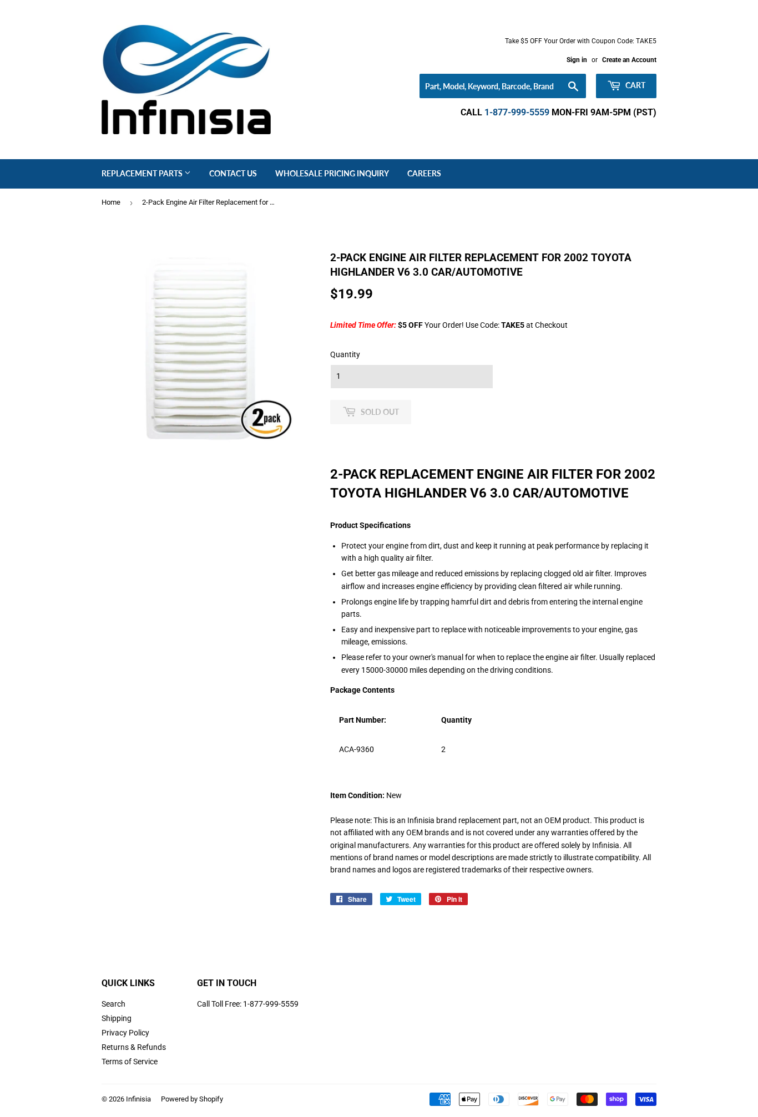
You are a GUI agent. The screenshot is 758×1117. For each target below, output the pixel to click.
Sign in (577, 60)
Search (113, 1003)
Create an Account (629, 60)
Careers (424, 173)
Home (111, 202)
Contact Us (233, 173)
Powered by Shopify (192, 1099)
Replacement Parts (143, 173)
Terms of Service (130, 1061)
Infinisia (138, 1099)
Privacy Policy (125, 1032)
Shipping (117, 1018)
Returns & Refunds (134, 1047)
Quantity (345, 354)
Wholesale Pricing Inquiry (332, 173)
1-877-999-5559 (516, 112)
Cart (634, 85)
